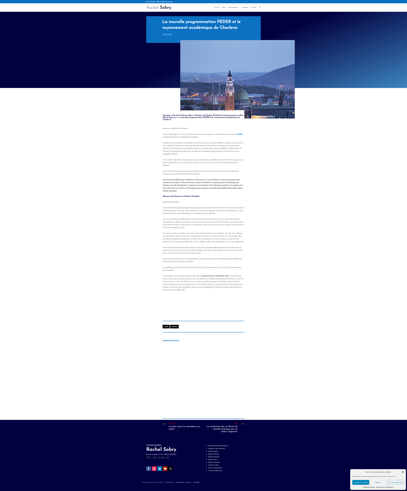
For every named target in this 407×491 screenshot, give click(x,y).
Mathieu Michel (213, 457)
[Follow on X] (170, 468)
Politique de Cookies (183, 482)
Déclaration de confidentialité (384, 487)
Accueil (216, 7)
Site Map (196, 482)
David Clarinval (213, 454)
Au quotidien (232, 7)
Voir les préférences (395, 482)
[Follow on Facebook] (148, 468)
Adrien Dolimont (214, 462)
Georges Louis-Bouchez (216, 448)
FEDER (240, 134)
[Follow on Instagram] (154, 468)
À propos (245, 7)
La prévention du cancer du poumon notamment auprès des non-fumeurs (198, 370)
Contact (253, 7)
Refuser (378, 482)
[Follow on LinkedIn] (159, 468)
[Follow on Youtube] (165, 468)
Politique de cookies (369, 487)
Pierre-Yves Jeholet (215, 468)
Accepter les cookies (360, 482)
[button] (403, 472)
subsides (174, 326)
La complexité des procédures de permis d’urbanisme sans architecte (196, 406)
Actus (224, 7)
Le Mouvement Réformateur (218, 446)
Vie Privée (169, 482)
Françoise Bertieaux (215, 470)
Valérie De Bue (213, 465)
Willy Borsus (212, 459)
